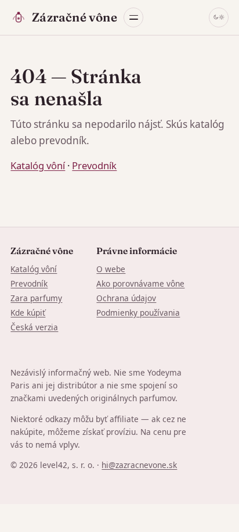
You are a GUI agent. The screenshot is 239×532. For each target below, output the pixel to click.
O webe (110, 268)
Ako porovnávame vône (140, 283)
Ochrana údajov (126, 298)
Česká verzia (34, 327)
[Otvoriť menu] (133, 17)
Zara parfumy (36, 298)
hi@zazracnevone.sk (139, 464)
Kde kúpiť (27, 312)
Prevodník (94, 165)
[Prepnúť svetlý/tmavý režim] (219, 17)
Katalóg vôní (37, 165)
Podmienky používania (138, 312)
